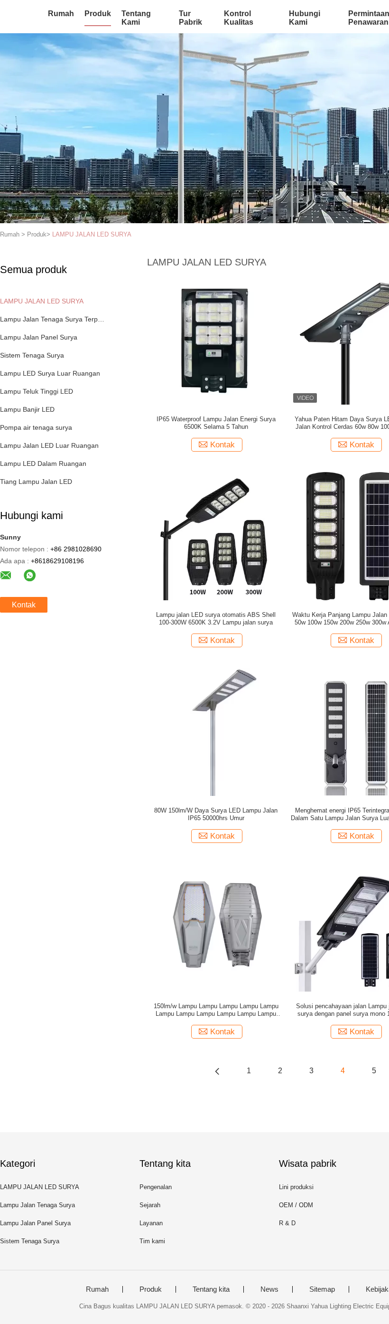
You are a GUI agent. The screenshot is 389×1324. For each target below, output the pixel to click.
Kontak (24, 605)
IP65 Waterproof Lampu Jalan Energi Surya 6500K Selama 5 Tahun (216, 423)
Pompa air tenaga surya (36, 427)
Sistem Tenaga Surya (32, 355)
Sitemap (322, 1289)
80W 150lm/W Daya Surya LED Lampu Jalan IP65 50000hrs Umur (216, 814)
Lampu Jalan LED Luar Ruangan (49, 445)
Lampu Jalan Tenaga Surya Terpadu (54, 319)
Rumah (61, 13)
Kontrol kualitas (238, 17)
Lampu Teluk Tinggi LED (36, 391)
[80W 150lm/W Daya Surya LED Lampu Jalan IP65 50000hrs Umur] (216, 731)
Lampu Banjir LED (27, 409)
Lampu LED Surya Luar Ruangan (50, 373)
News (269, 1289)
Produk (97, 13)
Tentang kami (136, 17)
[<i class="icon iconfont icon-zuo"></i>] (217, 1071)
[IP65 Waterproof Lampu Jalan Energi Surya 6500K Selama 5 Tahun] (216, 340)
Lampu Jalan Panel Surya (38, 337)
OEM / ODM (296, 1205)
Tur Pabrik (190, 17)
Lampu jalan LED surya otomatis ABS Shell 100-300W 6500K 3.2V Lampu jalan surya (216, 618)
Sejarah (149, 1205)
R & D (287, 1223)
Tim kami (152, 1241)
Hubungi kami (304, 17)
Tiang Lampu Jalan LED (36, 481)
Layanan (151, 1223)
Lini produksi (296, 1187)
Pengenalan (155, 1187)
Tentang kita (211, 1289)
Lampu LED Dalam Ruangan (43, 463)
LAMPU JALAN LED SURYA (91, 234)
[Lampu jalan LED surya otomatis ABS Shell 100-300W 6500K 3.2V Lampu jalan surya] (216, 535)
